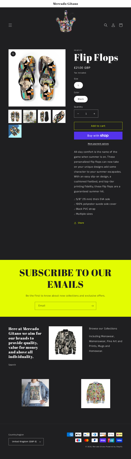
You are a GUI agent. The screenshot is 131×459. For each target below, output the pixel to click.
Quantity (78, 107)
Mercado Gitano (99, 446)
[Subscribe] (92, 306)
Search (12, 365)
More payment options (98, 143)
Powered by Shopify (114, 446)
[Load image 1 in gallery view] (15, 116)
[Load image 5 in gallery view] (15, 131)
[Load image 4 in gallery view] (59, 116)
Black (81, 99)
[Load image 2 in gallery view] (29, 116)
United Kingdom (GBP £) (24, 441)
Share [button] (81, 223)
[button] (10, 25)
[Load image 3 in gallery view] (44, 116)
